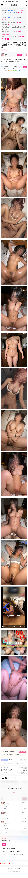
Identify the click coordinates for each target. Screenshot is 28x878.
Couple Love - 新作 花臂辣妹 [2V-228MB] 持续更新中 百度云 (6, 771)
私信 (25, 54)
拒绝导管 (6, 812)
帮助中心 (19, 22)
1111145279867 (8, 822)
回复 (25, 808)
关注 (20, 54)
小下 (5, 802)
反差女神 (4, 50)
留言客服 (10, 24)
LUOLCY (18, 868)
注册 (25, 67)
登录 (20, 67)
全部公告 (14, 859)
